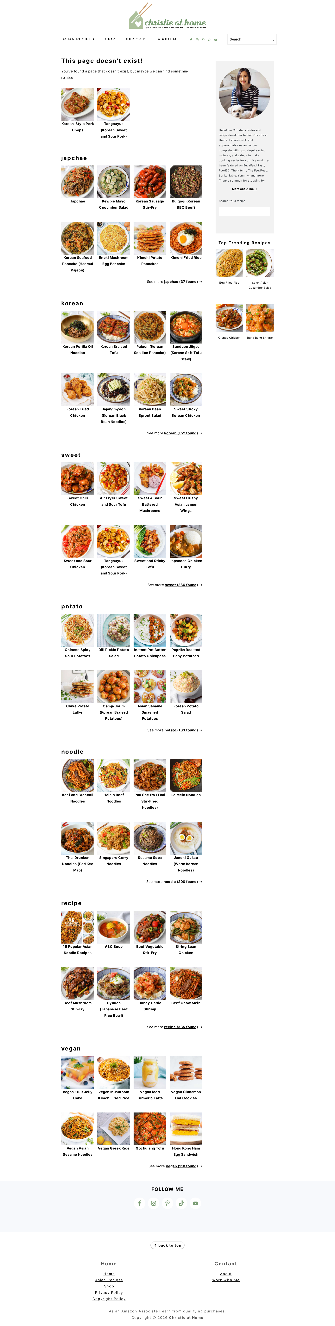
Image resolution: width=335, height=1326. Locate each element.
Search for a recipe (232, 200)
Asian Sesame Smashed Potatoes (149, 712)
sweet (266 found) (181, 585)
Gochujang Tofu (150, 1148)
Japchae (77, 201)
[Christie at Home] (167, 28)
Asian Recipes (109, 1280)
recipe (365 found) (181, 1027)
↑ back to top (167, 1245)
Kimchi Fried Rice (186, 258)
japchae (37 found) (181, 282)
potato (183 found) (181, 730)
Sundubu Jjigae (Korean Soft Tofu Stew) (186, 352)
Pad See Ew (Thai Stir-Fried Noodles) (150, 801)
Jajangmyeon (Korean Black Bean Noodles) (114, 415)
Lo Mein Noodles (186, 795)
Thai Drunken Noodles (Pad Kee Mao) (77, 864)
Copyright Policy (109, 1299)
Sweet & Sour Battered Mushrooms (150, 504)
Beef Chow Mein (185, 1003)
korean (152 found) (181, 433)
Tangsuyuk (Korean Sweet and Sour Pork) (114, 130)
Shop (109, 1286)
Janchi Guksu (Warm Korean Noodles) (186, 864)
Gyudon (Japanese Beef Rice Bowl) (114, 1009)
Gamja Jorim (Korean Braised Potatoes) (114, 712)
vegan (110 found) (182, 1166)
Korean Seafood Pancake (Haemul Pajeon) (77, 264)
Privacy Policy (109, 1293)
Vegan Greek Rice (114, 1148)
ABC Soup (114, 947)
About (226, 1274)
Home (109, 1274)
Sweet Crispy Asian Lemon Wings (186, 504)
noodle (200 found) (181, 882)
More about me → (244, 188)
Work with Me (226, 1280)
